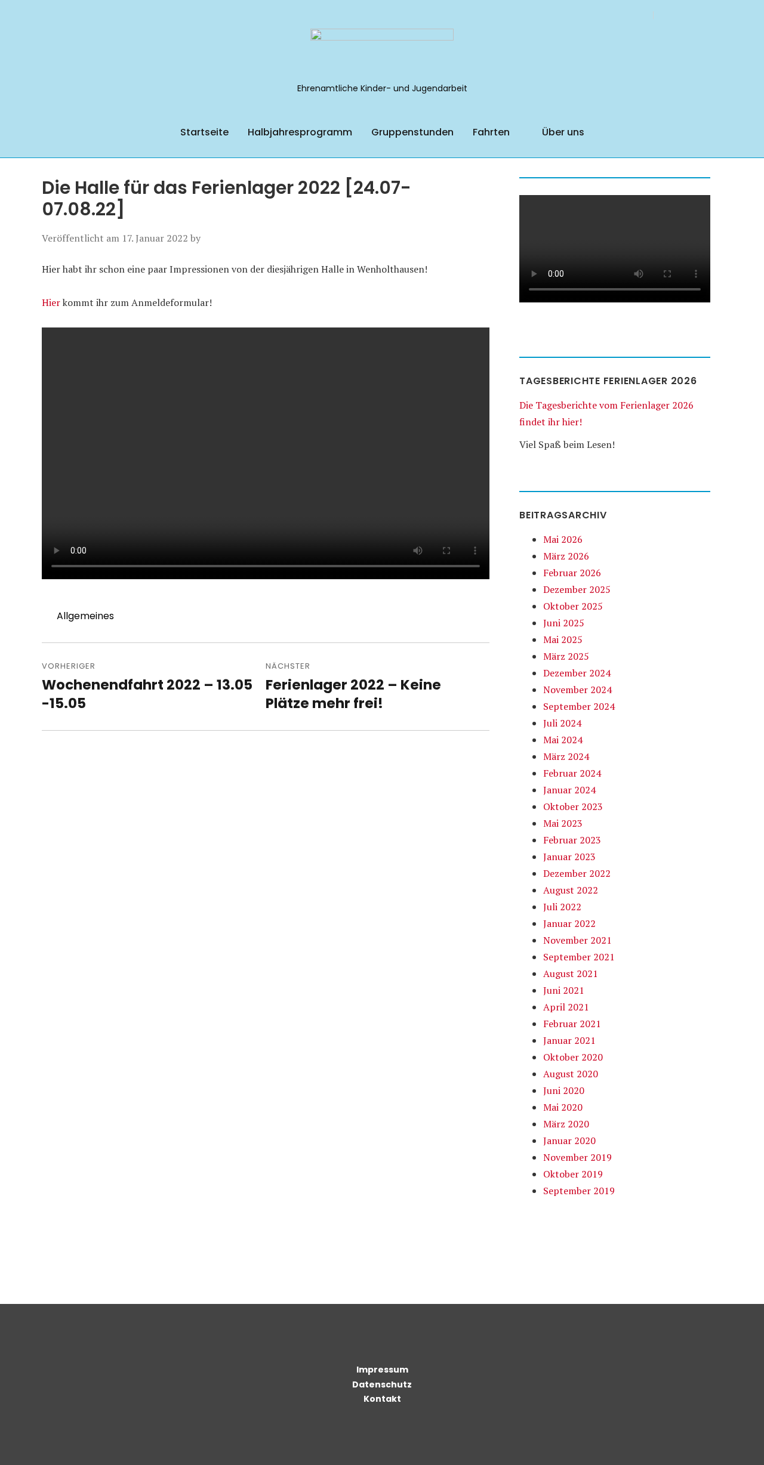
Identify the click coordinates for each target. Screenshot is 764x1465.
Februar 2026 (572, 572)
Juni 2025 (563, 622)
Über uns (563, 132)
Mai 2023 (563, 823)
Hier (51, 302)
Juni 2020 (563, 1090)
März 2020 (566, 1123)
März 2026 (566, 555)
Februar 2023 (572, 839)
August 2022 (570, 890)
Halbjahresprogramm (300, 132)
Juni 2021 (563, 990)
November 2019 (577, 1157)
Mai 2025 (563, 639)
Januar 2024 (569, 789)
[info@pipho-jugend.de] (706, 14)
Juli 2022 (562, 906)
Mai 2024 (563, 739)
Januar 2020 (569, 1140)
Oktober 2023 (573, 806)
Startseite (204, 132)
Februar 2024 (572, 773)
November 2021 (577, 940)
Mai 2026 (563, 539)
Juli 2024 (562, 723)
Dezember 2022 (577, 873)
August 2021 (570, 973)
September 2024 (579, 706)
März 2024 (566, 756)
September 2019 (579, 1190)
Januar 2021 (569, 1040)
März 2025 (566, 656)
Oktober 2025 (573, 606)
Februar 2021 (572, 1023)
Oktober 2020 (573, 1057)
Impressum (382, 1370)
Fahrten (491, 132)
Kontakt (382, 1399)
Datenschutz (382, 1384)
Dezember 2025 (577, 589)
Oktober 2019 (573, 1173)
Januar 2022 (569, 923)
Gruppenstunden (412, 132)
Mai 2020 (563, 1107)
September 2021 (579, 956)
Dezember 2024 (577, 672)
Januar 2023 (569, 856)
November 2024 (577, 689)
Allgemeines (85, 616)
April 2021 (566, 1006)
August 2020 (570, 1073)
